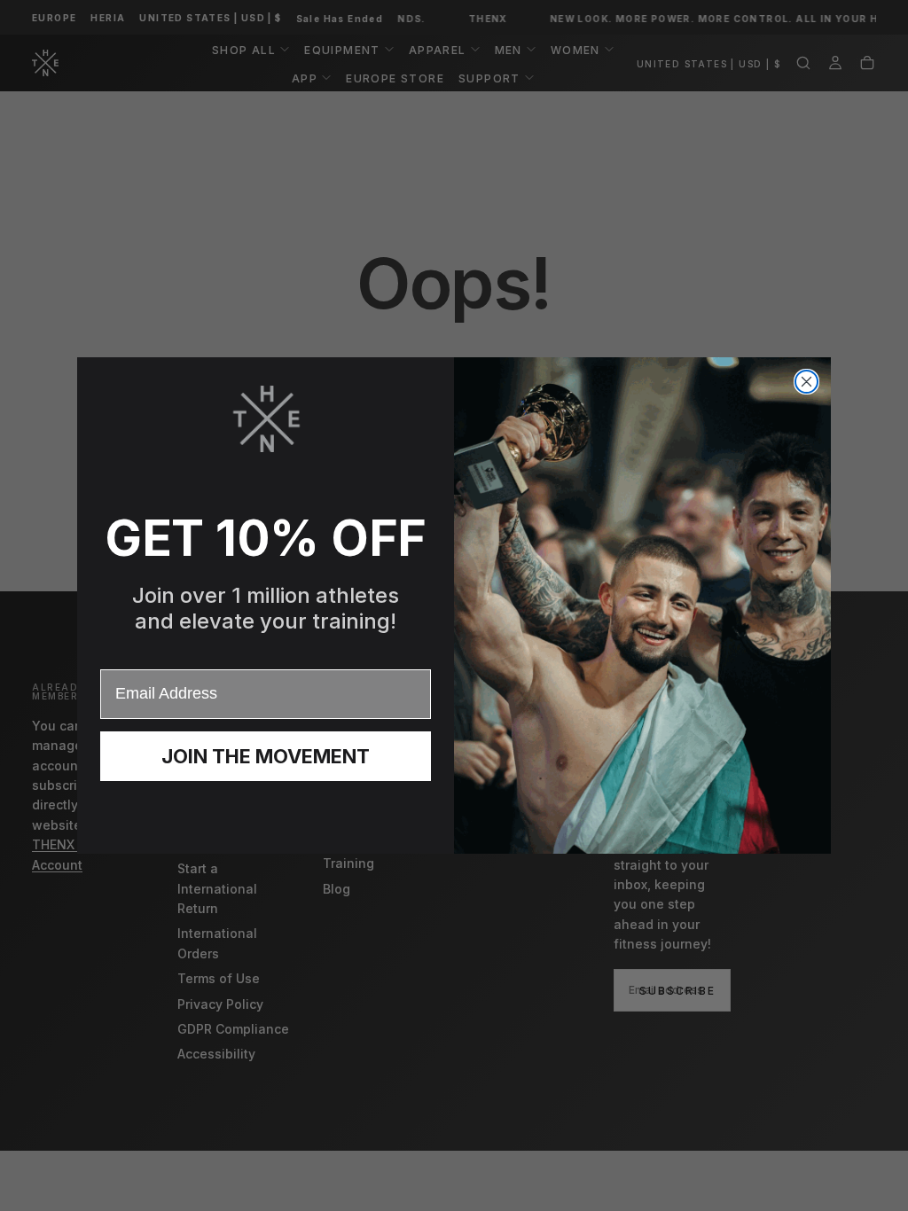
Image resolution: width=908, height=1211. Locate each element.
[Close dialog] (806, 382)
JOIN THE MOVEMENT (265, 756)
